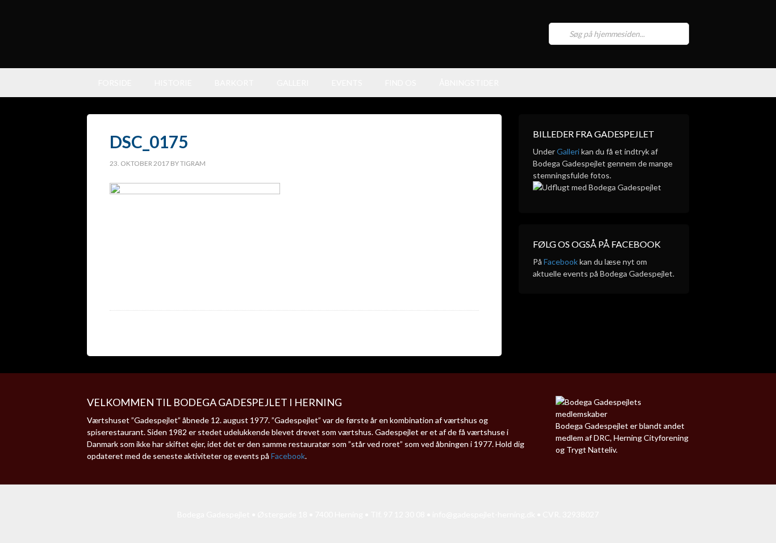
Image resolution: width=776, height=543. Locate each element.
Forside (115, 82)
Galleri (293, 82)
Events (347, 82)
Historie (173, 82)
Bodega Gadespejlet (303, 34)
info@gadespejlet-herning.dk (483, 514)
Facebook (561, 261)
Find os (400, 82)
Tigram (193, 163)
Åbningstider (469, 82)
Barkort (234, 82)
